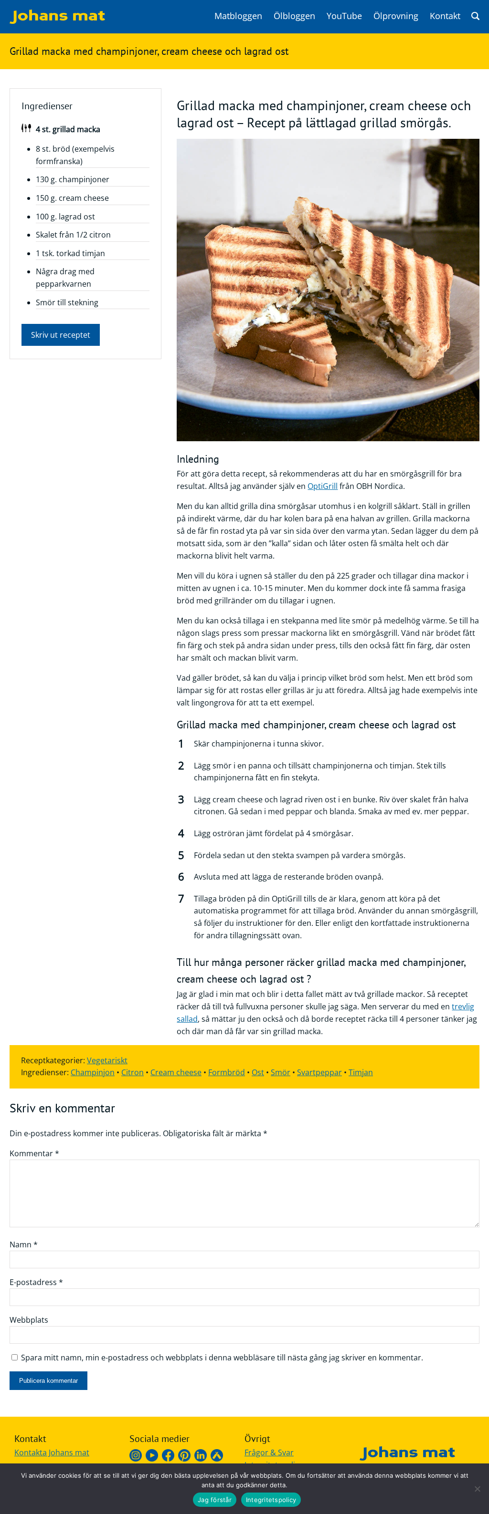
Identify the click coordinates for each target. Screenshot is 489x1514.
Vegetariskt (107, 1060)
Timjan (361, 1072)
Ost (258, 1072)
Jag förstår (215, 1500)
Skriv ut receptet (60, 335)
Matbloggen (238, 15)
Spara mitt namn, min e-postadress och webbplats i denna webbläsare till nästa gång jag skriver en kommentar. (222, 1357)
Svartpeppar (319, 1072)
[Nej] (477, 1488)
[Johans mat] (57, 21)
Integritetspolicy (271, 1500)
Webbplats (29, 1320)
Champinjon (93, 1072)
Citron (132, 1072)
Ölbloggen (294, 15)
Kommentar (34, 1153)
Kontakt (445, 15)
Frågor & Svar (269, 1452)
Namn (24, 1244)
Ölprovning (395, 15)
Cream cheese (176, 1072)
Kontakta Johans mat (51, 1452)
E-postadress (36, 1282)
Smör (280, 1072)
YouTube (344, 15)
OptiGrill (323, 486)
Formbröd (226, 1072)
